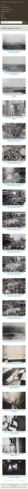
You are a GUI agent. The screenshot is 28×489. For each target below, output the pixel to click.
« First (4, 480)
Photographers (5, 11)
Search (24, 22)
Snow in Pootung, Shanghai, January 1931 (14, 363)
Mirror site (4, 487)
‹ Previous (8, 480)
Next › (20, 480)
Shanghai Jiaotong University (19, 487)
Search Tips (4, 18)
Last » (24, 480)
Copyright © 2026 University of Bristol (10, 484)
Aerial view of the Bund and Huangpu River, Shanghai (14, 341)
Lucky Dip (3, 5)
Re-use (2, 13)
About (2, 16)
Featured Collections (6, 9)
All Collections (5, 7)
